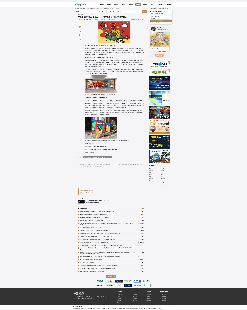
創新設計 (124, 4)
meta (150, 182)
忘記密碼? (158, 23)
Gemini (151, 184)
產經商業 (109, 4)
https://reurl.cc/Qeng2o (99, 146)
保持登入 (153, 18)
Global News (168, 4)
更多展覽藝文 (110, 276)
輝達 (150, 168)
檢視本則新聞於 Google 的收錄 (137, 19)
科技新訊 (116, 4)
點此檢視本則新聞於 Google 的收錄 (88, 193)
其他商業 (152, 4)
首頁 (84, 8)
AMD (162, 172)
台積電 (162, 168)
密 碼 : (152, 16)
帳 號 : (152, 13)
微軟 (150, 172)
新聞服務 (164, 296)
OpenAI (163, 180)
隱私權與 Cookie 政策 (125, 308)
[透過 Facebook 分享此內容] (80, 23)
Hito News (85, 19)
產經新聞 (151, 178)
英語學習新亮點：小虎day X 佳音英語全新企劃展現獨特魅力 (106, 8)
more (142, 208)
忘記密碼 (149, 300)
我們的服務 (152, 1)
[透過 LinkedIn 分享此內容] (80, 35)
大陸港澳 (160, 4)
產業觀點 (102, 4)
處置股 (150, 174)
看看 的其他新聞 (86, 190)
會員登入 (149, 298)
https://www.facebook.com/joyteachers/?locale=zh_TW (104, 149)
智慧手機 (163, 178)
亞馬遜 (162, 170)
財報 (162, 174)
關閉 (160, 308)
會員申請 (152, 23)
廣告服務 (164, 298)
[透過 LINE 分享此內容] (80, 27)
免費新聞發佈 (153, 11)
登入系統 (161, 20)
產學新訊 (145, 4)
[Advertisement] (111, 178)
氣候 (150, 176)
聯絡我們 (170, 1)
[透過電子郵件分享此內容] (80, 39)
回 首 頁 (146, 1)
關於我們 (164, 294)
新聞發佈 (158, 1)
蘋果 (150, 180)
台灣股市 (151, 170)
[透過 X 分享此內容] (80, 31)
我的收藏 (164, 1)
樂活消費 (131, 4)
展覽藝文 (138, 4)
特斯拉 (162, 184)
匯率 (162, 176)
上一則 (81, 198)
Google (162, 182)
